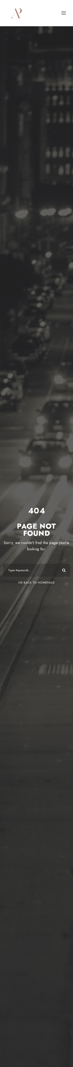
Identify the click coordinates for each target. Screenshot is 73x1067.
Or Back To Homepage (36, 583)
